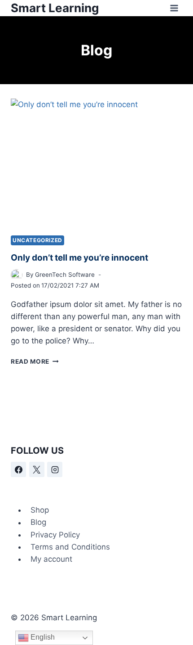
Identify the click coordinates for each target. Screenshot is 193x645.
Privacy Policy (55, 534)
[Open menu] (174, 8)
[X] (36, 469)
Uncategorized (37, 240)
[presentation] (96, 163)
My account (51, 559)
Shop (40, 509)
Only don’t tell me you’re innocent (79, 258)
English (42, 637)
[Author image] (16, 275)
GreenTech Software (65, 274)
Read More (35, 361)
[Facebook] (18, 469)
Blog (38, 522)
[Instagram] (54, 469)
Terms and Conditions (70, 546)
